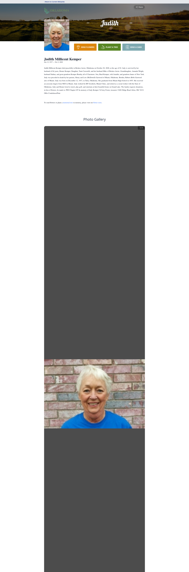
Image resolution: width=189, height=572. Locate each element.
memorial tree (68, 102)
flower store (97, 102)
